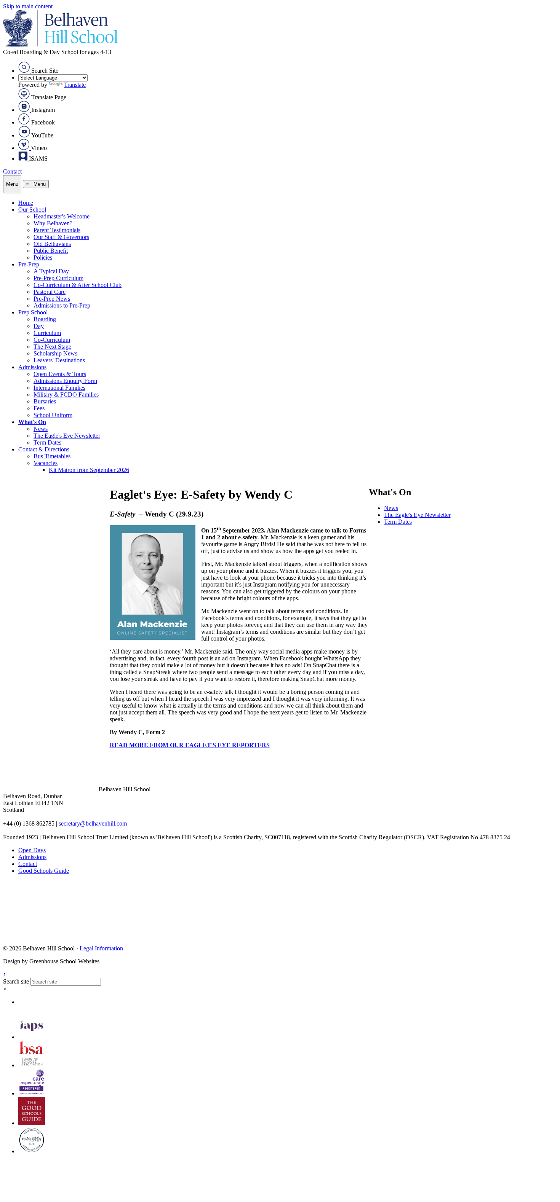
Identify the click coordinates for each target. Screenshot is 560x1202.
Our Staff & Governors (61, 237)
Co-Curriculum (52, 339)
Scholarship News (55, 353)
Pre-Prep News (52, 298)
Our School (32, 209)
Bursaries (45, 401)
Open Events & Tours (60, 374)
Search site (16, 981)
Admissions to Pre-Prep (62, 305)
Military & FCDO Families (66, 394)
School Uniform (53, 415)
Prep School (33, 312)
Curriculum (47, 333)
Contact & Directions (43, 449)
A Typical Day (51, 271)
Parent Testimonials (57, 230)
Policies (43, 257)
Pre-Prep (28, 264)
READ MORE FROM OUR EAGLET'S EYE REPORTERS (190, 745)
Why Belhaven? (53, 223)
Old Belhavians (52, 244)
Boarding (45, 319)
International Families (59, 387)
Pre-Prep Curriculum (58, 278)
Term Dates (47, 442)
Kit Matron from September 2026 (89, 470)
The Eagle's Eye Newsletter (67, 435)
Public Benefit (51, 250)
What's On (32, 422)
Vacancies (46, 463)
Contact (12, 171)
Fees (39, 408)
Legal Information (101, 948)
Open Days (32, 850)
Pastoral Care (50, 292)
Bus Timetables (52, 456)
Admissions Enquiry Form (65, 381)
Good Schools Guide (43, 870)
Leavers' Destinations (59, 360)
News (41, 429)
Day (39, 326)
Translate (75, 84)
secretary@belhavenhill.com (93, 823)
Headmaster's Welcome (62, 216)
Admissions (32, 367)
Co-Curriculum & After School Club (78, 285)
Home (25, 202)
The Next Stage (52, 346)
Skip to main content (28, 6)
